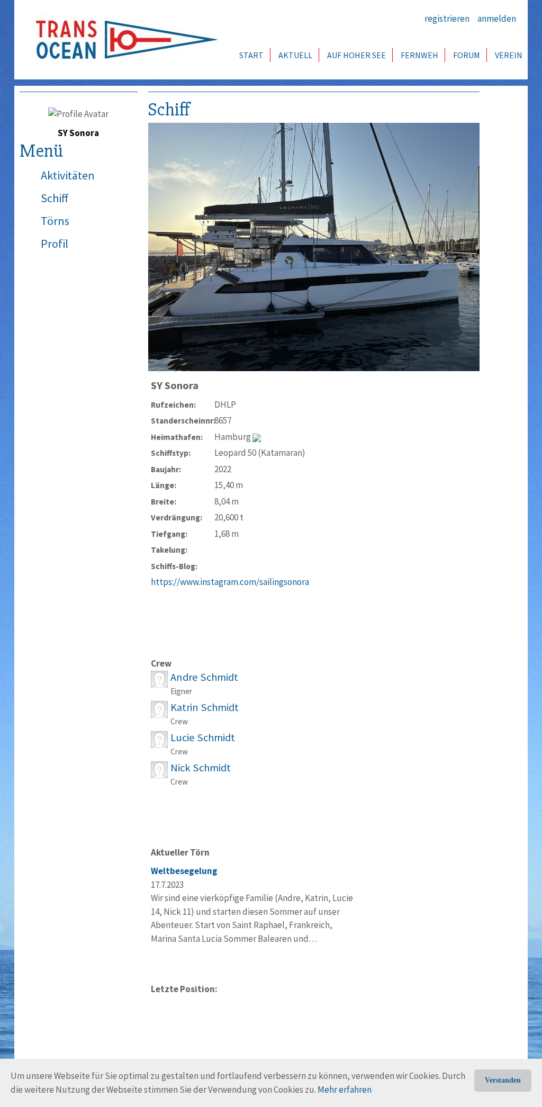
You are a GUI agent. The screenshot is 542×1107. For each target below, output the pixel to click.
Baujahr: (166, 469)
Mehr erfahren (345, 1089)
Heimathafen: (177, 437)
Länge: (163, 485)
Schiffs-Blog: (174, 566)
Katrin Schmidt (204, 707)
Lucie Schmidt (202, 737)
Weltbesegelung (184, 871)
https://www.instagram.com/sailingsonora (230, 582)
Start (251, 55)
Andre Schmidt (204, 677)
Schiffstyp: (171, 453)
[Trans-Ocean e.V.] (123, 39)
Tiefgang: (169, 534)
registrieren (446, 18)
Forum (466, 55)
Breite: (163, 502)
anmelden (496, 18)
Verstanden (503, 1080)
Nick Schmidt (200, 768)
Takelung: (169, 550)
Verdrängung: (176, 517)
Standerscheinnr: (182, 421)
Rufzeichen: (173, 405)
